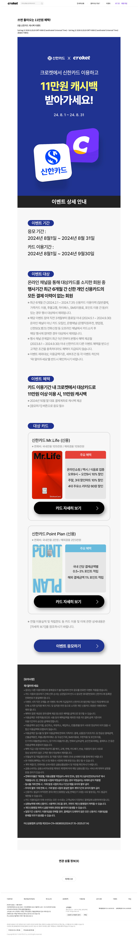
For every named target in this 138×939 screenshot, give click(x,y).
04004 (11, 916)
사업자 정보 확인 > (26, 909)
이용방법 (82, 899)
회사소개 (48, 899)
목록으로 (69, 879)
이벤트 (115, 899)
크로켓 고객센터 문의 (73, 915)
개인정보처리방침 (29, 899)
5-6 (32, 916)
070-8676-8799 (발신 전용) (14, 909)
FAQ (129, 899)
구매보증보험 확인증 (28, 930)
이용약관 (9, 899)
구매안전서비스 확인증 (14, 930)
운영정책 (65, 899)
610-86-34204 (19, 907)
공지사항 (99, 899)
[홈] (13, 3)
